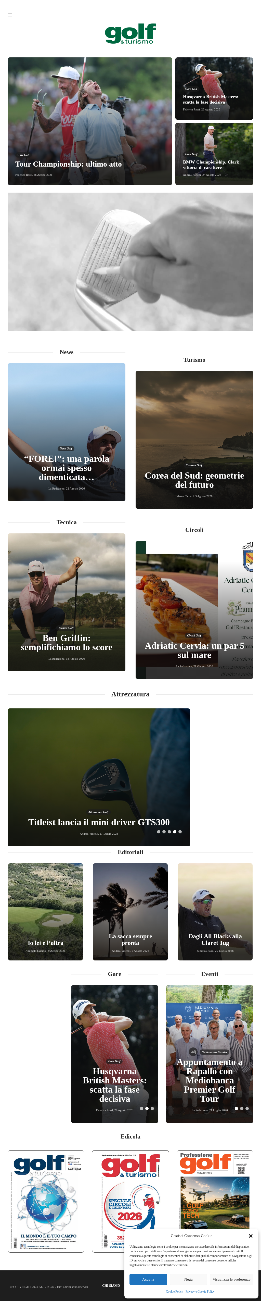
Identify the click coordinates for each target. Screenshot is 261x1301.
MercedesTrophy (209, 1079)
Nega (188, 1279)
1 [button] (158, 831)
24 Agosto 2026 (211, 174)
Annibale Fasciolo (36, 950)
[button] (250, 1236)
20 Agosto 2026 (203, 496)
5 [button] (180, 831)
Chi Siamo (111, 1285)
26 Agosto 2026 (43, 174)
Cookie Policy (174, 1291)
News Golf (66, 457)
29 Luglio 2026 (224, 950)
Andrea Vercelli (121, 950)
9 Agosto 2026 (57, 950)
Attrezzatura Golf (98, 802)
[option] (130, 121)
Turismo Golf (194, 465)
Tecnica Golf (66, 627)
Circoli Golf (194, 626)
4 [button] (174, 831)
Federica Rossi (23, 174)
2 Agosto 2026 (140, 950)
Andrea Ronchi (192, 174)
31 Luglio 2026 (75, 488)
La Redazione (56, 488)
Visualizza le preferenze (232, 1279)
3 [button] (169, 831)
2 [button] (164, 831)
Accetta (148, 1279)
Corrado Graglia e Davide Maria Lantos (56, 658)
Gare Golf (24, 154)
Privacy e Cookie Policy (200, 1291)
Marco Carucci (184, 496)
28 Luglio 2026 (203, 666)
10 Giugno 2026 (90, 658)
